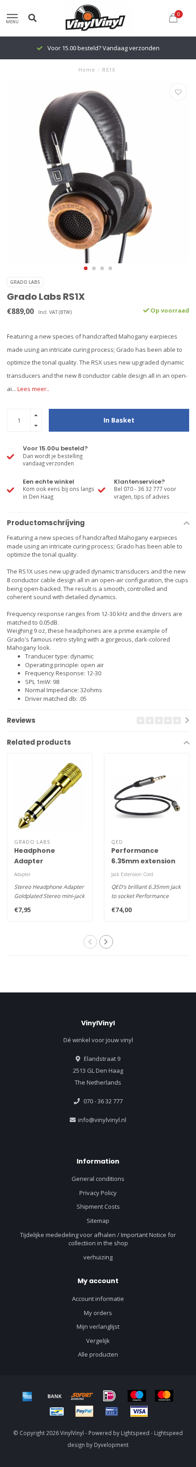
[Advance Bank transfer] (54, 1396)
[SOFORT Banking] (82, 1396)
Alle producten (98, 1354)
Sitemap (98, 1220)
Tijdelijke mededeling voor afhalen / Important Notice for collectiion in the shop (98, 1239)
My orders (98, 1313)
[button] (86, 268)
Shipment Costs (98, 1206)
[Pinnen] (111, 1411)
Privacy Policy (98, 1193)
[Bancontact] (57, 1411)
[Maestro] (136, 1396)
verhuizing (98, 1257)
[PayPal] (84, 1411)
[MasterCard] (164, 1396)
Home (86, 69)
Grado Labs (25, 282)
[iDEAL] (109, 1396)
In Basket (118, 420)
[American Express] (27, 1396)
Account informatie (98, 1299)
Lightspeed (135, 1432)
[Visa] (139, 1411)
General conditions (98, 1179)
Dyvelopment (111, 1444)
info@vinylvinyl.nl (102, 1120)
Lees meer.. (33, 389)
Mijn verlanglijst (98, 1326)
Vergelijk (98, 1340)
